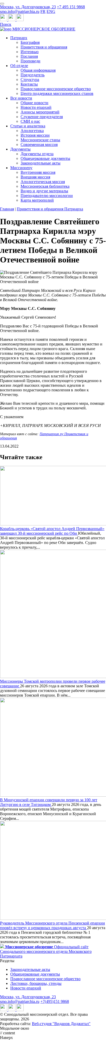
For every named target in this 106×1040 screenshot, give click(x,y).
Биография (30, 42)
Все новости (21, 98)
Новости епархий (36, 107)
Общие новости (34, 103)
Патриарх (18, 38)
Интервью (30, 51)
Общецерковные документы (45, 158)
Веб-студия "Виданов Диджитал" (61, 1023)
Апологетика (32, 130)
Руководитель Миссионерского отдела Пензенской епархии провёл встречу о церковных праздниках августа (52, 925)
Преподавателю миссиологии (47, 195)
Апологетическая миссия (43, 181)
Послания (29, 56)
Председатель (33, 75)
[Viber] (20, 20)
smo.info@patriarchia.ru (19, 11)
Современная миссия (39, 144)
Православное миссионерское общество (56, 89)
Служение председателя (42, 116)
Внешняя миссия (35, 177)
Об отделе (19, 65)
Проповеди (30, 61)
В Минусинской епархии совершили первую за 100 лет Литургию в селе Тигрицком (48, 802)
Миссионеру (21, 168)
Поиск (5, 24)
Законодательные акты (40, 163)
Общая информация (38, 70)
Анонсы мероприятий (40, 112)
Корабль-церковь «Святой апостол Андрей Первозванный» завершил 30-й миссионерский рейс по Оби (52, 530)
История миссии (35, 135)
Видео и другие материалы (44, 191)
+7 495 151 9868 (71, 7)
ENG (51, 11)
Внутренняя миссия (38, 172)
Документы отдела (37, 154)
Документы (20, 149)
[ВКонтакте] (12, 20)
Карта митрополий (37, 200)
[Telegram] (4, 20)
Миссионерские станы (40, 140)
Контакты (29, 84)
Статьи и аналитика (27, 126)
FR (43, 11)
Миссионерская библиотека (45, 186)
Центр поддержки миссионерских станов (57, 93)
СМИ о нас (30, 121)
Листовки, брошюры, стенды (35, 983)
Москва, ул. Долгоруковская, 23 (28, 7)
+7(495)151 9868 (54, 1001)
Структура (30, 79)
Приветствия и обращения (44, 47)
